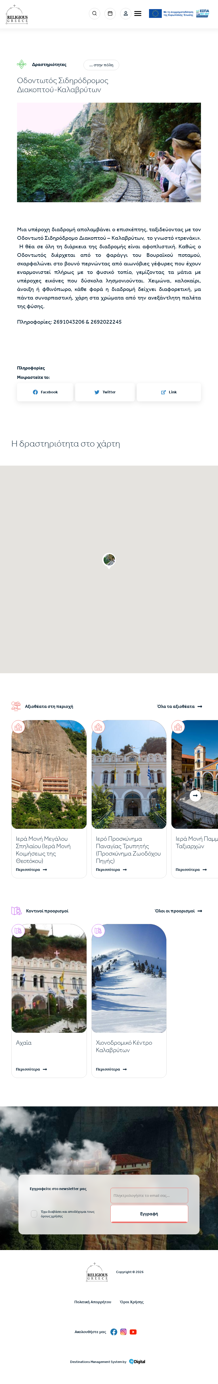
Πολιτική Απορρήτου (92, 1302)
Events (110, 13)
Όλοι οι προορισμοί (175, 911)
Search (94, 13)
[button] (109, 164)
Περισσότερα (28, 869)
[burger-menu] (137, 13)
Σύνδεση (125, 13)
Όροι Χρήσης (132, 1302)
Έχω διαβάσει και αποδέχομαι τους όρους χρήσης (68, 1214)
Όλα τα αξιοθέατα (176, 706)
